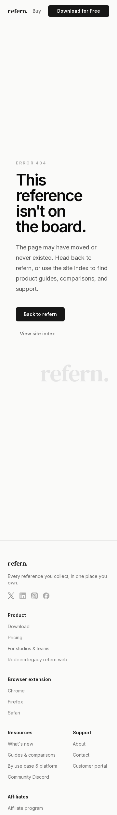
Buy (36, 11)
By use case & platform (32, 766)
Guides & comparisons (32, 755)
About (79, 744)
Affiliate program (25, 808)
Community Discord (28, 777)
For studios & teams (28, 648)
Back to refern (40, 314)
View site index (37, 333)
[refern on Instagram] (34, 596)
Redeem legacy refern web (37, 659)
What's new (20, 744)
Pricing (15, 637)
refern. (17, 11)
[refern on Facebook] (46, 596)
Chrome (16, 690)
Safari (14, 712)
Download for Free (78, 11)
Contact (81, 755)
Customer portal (90, 766)
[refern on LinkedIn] (23, 596)
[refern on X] (11, 596)
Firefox (15, 701)
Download (19, 626)
